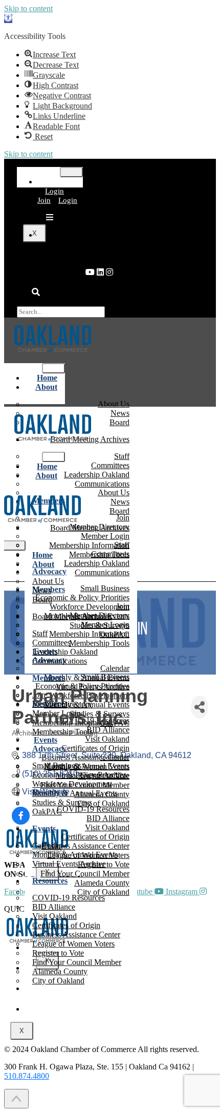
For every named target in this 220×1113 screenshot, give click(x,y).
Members (48, 678)
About (46, 387)
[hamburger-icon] (71, 172)
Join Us (120, 1009)
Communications (102, 572)
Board (119, 422)
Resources (50, 880)
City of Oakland (58, 980)
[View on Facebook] (21, 821)
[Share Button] (199, 707)
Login (54, 191)
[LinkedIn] (90, 272)
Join (44, 200)
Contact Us (120, 1029)
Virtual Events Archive (69, 863)
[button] (8, 18)
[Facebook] (109, 272)
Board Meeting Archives (89, 527)
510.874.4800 (26, 1076)
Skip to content (28, 8)
